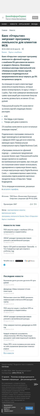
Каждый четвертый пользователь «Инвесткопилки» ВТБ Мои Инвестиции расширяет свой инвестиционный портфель (20, 336)
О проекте (5, 377)
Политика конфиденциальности (22, 377)
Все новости (9, 353)
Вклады (34, 24)
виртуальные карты (9, 213)
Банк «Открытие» (31, 216)
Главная (4, 30)
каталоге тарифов (10, 189)
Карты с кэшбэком (15, 52)
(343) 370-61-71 (18, 373)
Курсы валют (24, 24)
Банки (4, 24)
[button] (3, 17)
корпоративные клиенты (16, 210)
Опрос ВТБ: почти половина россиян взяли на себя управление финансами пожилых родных (19, 346)
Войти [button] (35, 17)
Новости (13, 24)
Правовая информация (10, 379)
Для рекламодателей (28, 379)
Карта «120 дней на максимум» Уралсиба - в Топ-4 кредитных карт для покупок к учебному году (20, 249)
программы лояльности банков (13, 216)
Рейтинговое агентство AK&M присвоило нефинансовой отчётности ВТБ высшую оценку (18, 300)
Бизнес (4, 52)
